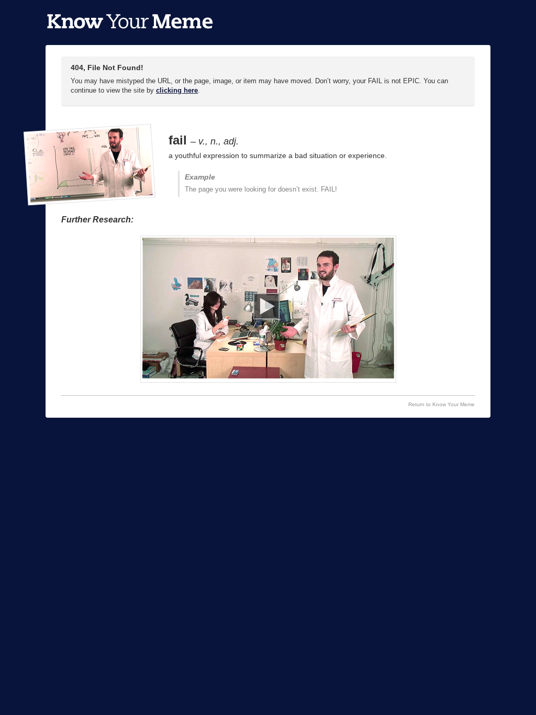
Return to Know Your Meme (441, 404)
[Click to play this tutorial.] (268, 309)
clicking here (177, 90)
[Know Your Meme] (130, 22)
